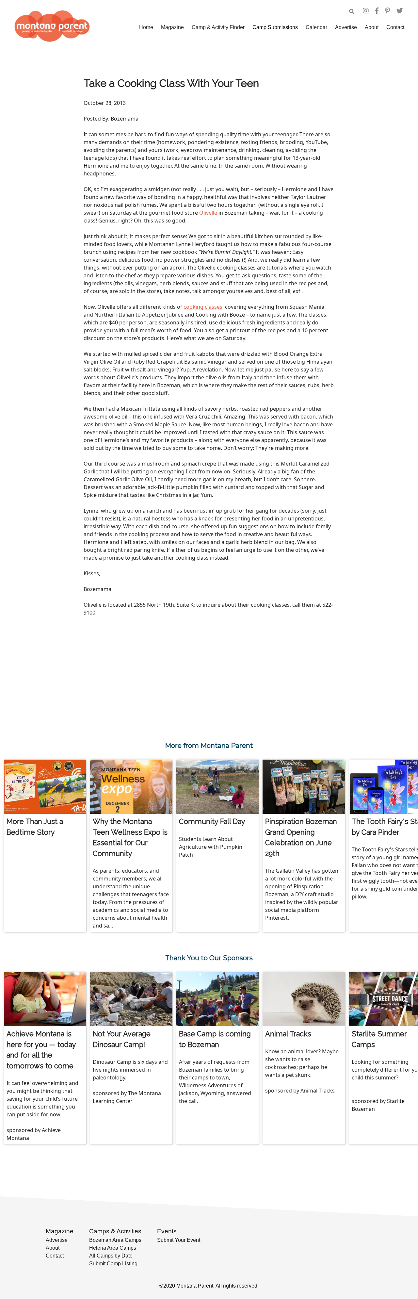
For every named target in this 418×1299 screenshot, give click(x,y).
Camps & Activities (115, 1231)
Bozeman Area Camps (115, 1240)
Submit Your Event (178, 1240)
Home (146, 27)
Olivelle (208, 212)
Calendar (316, 27)
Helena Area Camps (112, 1248)
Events (167, 1231)
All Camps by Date (111, 1255)
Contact (395, 27)
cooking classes (203, 306)
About (371, 27)
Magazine (172, 27)
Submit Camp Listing (113, 1263)
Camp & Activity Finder (218, 27)
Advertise (346, 27)
